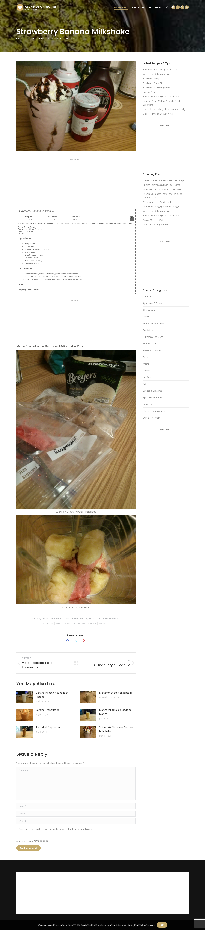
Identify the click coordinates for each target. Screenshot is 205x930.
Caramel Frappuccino (47, 710)
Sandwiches (148, 330)
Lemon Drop (149, 92)
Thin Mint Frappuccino (48, 727)
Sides (145, 384)
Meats (146, 363)
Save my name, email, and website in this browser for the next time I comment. (57, 829)
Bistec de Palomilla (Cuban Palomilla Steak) (164, 109)
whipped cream (104, 623)
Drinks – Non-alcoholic (53, 618)
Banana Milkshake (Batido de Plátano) (52, 694)
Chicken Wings (150, 309)
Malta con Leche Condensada (115, 692)
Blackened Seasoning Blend (156, 87)
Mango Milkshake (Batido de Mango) (115, 712)
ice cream (76, 623)
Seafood (147, 377)
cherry (58, 623)
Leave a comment (111, 618)
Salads (146, 316)
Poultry (146, 370)
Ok (162, 924)
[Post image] (24, 697)
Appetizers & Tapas (152, 303)
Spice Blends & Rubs (153, 397)
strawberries (92, 623)
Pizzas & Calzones (152, 350)
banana (50, 623)
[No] (201, 924)
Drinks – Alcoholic (151, 417)
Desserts (147, 404)
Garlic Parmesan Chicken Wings (158, 113)
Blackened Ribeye (151, 78)
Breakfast (147, 296)
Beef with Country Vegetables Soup (160, 69)
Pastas (146, 357)
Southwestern (150, 343)
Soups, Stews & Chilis (153, 323)
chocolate (66, 623)
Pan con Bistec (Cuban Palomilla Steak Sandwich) (161, 103)
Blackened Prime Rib (153, 83)
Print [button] (132, 220)
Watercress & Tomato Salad (157, 74)
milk (83, 623)
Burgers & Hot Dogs (153, 336)
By (75, 618)
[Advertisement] (76, 181)
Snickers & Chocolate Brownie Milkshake (116, 729)
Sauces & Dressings (152, 390)
